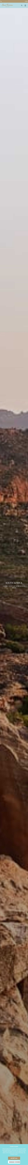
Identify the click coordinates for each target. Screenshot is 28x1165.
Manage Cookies (14, 1162)
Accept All (14, 1158)
